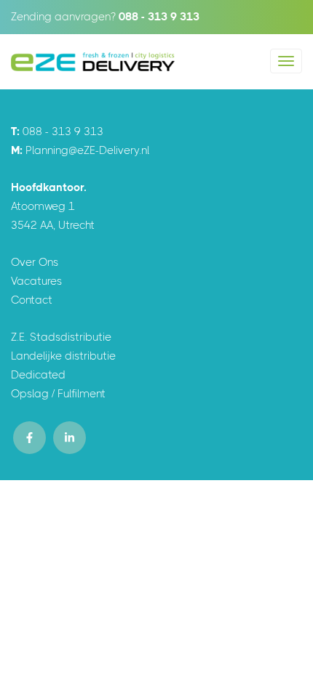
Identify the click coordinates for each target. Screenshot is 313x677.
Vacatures (36, 281)
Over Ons (34, 262)
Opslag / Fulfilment (58, 393)
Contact (31, 300)
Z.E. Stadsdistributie (61, 337)
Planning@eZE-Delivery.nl (87, 150)
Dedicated (38, 374)
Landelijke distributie (63, 355)
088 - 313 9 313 (159, 16)
